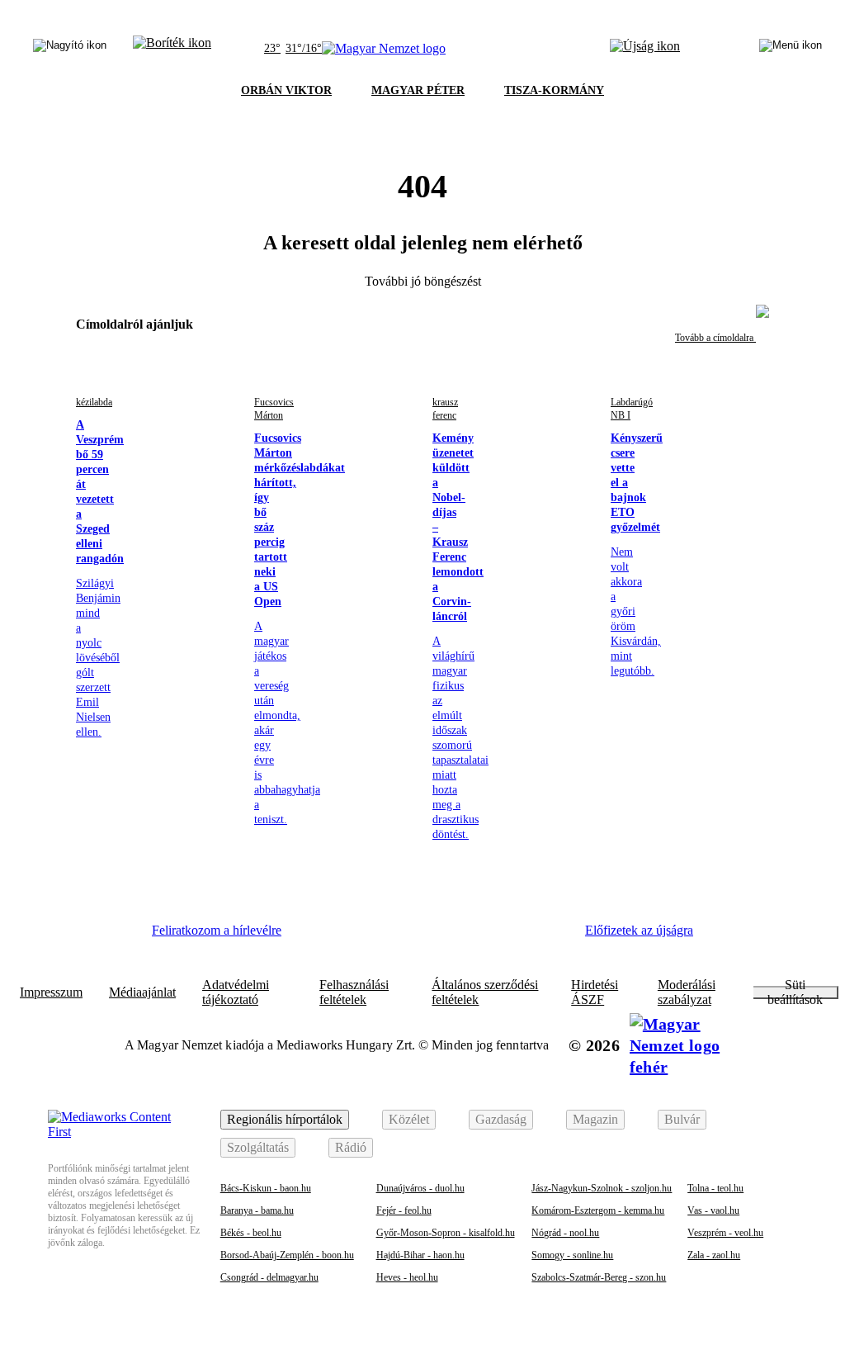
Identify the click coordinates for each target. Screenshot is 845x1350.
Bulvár (682, 1119)
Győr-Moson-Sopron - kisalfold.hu (445, 1233)
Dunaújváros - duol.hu (420, 1188)
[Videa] (455, 936)
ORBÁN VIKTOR (286, 90)
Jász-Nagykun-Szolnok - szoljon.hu (601, 1188)
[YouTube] (501, 936)
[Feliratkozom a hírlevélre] (172, 48)
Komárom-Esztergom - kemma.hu (597, 1210)
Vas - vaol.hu (713, 1210)
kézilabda (94, 402)
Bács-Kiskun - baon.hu (265, 1188)
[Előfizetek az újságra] (645, 49)
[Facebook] (320, 936)
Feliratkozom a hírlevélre (216, 930)
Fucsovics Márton (274, 408)
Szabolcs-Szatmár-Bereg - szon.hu (598, 1277)
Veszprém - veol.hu (725, 1233)
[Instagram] (365, 936)
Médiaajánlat (142, 992)
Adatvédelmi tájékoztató (235, 992)
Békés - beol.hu (250, 1233)
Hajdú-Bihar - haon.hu (420, 1255)
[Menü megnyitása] (790, 49)
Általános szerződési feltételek (485, 992)
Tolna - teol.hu (715, 1188)
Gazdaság (500, 1119)
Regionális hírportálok (284, 1119)
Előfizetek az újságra (639, 930)
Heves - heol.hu (407, 1277)
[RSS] (546, 936)
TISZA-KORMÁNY (554, 90)
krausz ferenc (445, 408)
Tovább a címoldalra (715, 337)
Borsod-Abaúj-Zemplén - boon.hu (287, 1255)
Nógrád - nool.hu (565, 1233)
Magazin (595, 1119)
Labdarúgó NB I (632, 408)
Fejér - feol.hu (404, 1210)
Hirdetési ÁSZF (594, 992)
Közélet (409, 1119)
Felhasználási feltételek (354, 992)
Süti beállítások (795, 992)
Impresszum (51, 992)
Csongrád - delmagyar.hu (269, 1277)
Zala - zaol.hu (713, 1255)
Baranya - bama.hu (257, 1210)
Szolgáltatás (258, 1147)
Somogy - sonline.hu (572, 1255)
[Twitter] (411, 936)
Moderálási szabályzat (686, 992)
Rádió (350, 1147)
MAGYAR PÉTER (418, 90)
